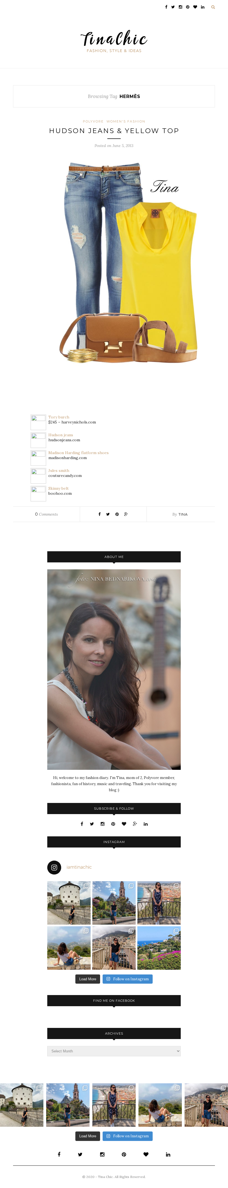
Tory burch (58, 417)
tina (183, 514)
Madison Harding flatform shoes (78, 452)
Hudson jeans (60, 434)
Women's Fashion (125, 121)
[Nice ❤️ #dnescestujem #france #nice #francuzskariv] (159, 903)
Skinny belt (58, 488)
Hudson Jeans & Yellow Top (114, 131)
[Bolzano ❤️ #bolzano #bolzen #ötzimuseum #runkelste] (114, 903)
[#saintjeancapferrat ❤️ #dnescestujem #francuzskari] (159, 948)
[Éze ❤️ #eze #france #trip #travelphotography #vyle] (69, 948)
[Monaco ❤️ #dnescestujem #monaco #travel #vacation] (114, 948)
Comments (46, 514)
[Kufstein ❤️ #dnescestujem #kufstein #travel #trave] (69, 903)
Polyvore (93, 121)
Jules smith (58, 470)
